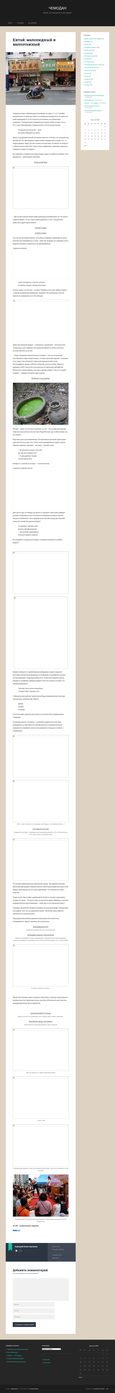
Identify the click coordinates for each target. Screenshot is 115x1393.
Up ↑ (107, 1389)
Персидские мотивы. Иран (93, 65)
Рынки (87, 76)
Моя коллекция (89, 56)
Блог (10, 23)
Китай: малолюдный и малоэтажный (34, 42)
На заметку (88, 62)
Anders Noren (98, 1389)
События (87, 79)
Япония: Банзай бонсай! (92, 106)
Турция (87, 82)
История (87, 53)
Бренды (87, 41)
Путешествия (89, 70)
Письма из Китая (58, 1249)
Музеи (87, 59)
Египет (87, 44)
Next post (55, 1258)
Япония (87, 85)
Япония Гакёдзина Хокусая (93, 110)
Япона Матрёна (89, 100)
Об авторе (32, 23)
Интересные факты (91, 47)
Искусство (88, 50)
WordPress (34, 1389)
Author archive (16, 1250)
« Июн (85, 145)
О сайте (20, 23)
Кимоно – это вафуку (91, 103)
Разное (87, 73)
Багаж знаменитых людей (93, 39)
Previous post (57, 1255)
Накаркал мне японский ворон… (95, 95)
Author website (20, 1250)
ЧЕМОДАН (57, 8)
